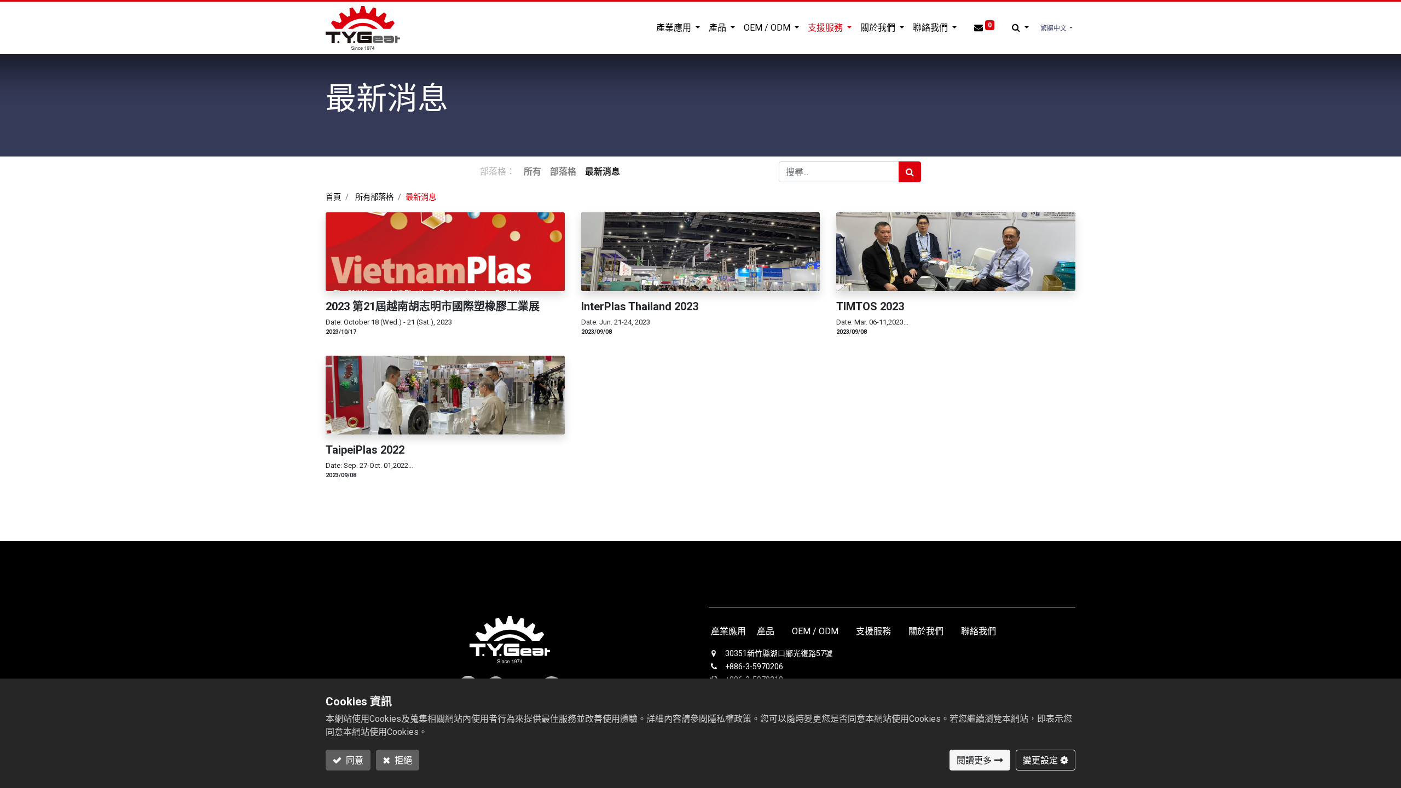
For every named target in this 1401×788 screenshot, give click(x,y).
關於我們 (925, 631)
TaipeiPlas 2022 (365, 449)
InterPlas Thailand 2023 (639, 306)
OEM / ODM (815, 631)
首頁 (333, 197)
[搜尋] (910, 171)
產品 (765, 631)
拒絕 (402, 760)
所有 (532, 171)
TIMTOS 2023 (870, 306)
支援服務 (872, 631)
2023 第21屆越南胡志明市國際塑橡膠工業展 (433, 306)
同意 (353, 760)
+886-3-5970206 (754, 666)
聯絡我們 (978, 631)
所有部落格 (374, 197)
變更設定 (1040, 760)
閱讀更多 (974, 760)
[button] (1020, 28)
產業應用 (728, 631)
